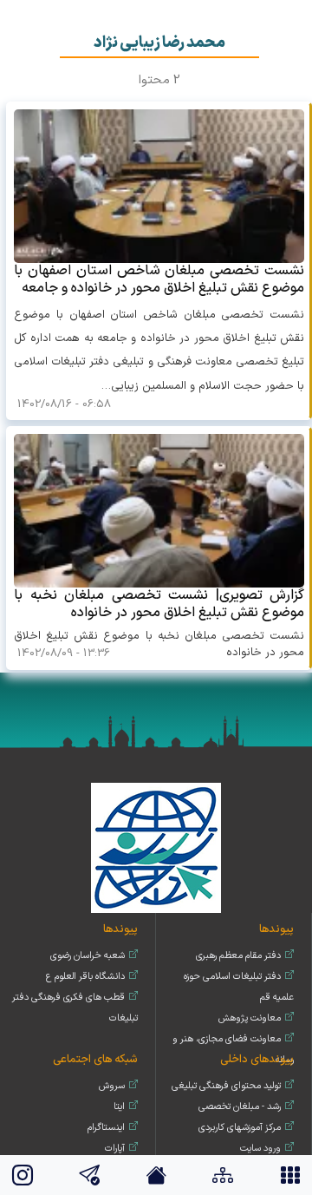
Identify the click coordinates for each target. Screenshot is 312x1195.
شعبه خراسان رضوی (87, 956)
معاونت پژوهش (249, 1018)
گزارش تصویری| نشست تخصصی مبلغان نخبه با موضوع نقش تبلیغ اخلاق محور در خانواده (159, 603)
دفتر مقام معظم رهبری (238, 956)
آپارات (115, 1148)
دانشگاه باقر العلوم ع (85, 976)
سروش (112, 1086)
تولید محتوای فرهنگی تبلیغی (226, 1086)
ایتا (119, 1107)
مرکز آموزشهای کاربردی (239, 1127)
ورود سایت (260, 1148)
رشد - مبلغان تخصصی (239, 1107)
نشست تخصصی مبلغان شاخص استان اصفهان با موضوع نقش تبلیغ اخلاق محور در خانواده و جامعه (159, 279)
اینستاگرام (106, 1127)
